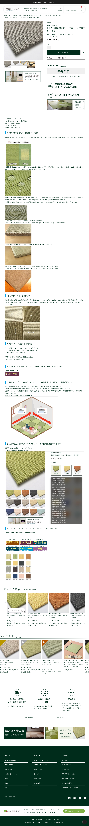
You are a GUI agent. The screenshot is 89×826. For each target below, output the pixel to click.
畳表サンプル (12, 539)
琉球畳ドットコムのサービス (41, 760)
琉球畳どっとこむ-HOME (11, 15)
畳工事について (38, 769)
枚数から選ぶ (28, 15)
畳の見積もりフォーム (11, 371)
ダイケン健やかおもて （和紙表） (49, 15)
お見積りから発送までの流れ (70, 787)
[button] (5, 604)
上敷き (7, 778)
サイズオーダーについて (35, 8)
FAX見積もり (40, 539)
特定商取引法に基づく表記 (53, 820)
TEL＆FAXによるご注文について (71, 774)
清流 (60, 15)
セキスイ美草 (8, 769)
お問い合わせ (34, 10)
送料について (66, 769)
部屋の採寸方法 (12, 546)
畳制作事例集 (45, 8)
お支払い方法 (66, 760)
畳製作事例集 (37, 778)
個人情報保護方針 (40, 820)
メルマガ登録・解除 (10, 797)
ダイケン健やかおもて (11, 774)
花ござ (6, 783)
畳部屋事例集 (26, 546)
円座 (6, 787)
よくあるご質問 (59, 717)
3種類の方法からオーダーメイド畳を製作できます (20, 532)
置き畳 (21, 15)
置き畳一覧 (26, 8)
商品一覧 (7, 755)
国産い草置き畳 (9, 765)
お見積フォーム (26, 539)
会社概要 (31, 820)
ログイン (7, 792)
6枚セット (36, 15)
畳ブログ (36, 774)
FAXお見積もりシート (68, 778)
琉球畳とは (37, 755)
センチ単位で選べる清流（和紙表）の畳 (17, 450)
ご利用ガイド (27, 10)
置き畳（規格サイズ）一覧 (12, 760)
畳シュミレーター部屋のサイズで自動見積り (18, 395)
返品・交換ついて (67, 765)
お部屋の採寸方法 (67, 783)
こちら (79, 76)
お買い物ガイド (29, 717)
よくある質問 (40, 546)
